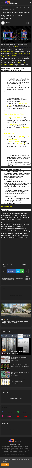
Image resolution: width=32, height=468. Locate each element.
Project (7, 7)
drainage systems (20, 143)
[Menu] (2, 2)
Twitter (18, 271)
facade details (25, 127)
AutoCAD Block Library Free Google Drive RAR (20, 373)
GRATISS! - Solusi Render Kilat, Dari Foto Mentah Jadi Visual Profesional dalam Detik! (15, 322)
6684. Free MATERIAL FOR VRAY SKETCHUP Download (19, 380)
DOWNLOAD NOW (6, 207)
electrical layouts (24, 136)
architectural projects (7, 51)
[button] (30, 2)
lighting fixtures (14, 139)
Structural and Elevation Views (14, 114)
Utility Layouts (9, 133)
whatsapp (25, 412)
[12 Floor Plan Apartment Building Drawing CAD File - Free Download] (5, 367)
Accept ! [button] (5, 465)
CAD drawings (19, 47)
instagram (9, 416)
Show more (27, 289)
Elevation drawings (14, 124)
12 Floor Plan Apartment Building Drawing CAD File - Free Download (20, 365)
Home (2, 7)
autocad (18, 264)
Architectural (10, 264)
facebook (9, 412)
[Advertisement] (16, 251)
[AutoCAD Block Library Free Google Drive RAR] (5, 374)
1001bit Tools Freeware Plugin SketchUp (19, 358)
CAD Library (25, 264)
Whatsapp (22, 271)
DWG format (16, 56)
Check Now (4, 461)
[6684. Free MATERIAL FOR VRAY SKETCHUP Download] (5, 382)
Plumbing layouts (13, 142)
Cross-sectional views (15, 117)
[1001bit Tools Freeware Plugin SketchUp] (5, 359)
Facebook (12, 271)
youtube (25, 416)
